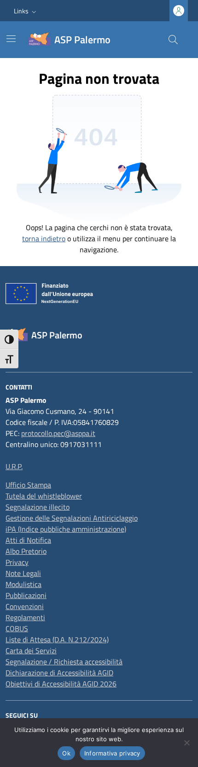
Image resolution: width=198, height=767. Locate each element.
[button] (26, 11)
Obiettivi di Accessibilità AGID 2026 (61, 683)
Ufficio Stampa (28, 484)
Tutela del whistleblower (44, 495)
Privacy (17, 562)
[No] (186, 742)
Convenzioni (25, 606)
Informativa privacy (112, 753)
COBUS (17, 628)
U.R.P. (14, 466)
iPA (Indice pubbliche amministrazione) (66, 529)
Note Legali (23, 573)
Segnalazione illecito (38, 506)
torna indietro (43, 238)
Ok (66, 753)
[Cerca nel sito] (173, 40)
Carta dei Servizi (31, 650)
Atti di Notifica (28, 540)
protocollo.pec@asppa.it (58, 433)
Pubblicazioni (26, 595)
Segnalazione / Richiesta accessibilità (64, 661)
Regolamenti (25, 617)
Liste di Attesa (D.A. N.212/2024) (57, 639)
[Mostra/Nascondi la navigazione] (11, 38)
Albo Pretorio (26, 551)
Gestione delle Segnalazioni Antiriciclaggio (72, 517)
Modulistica (23, 584)
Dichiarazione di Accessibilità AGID (59, 672)
